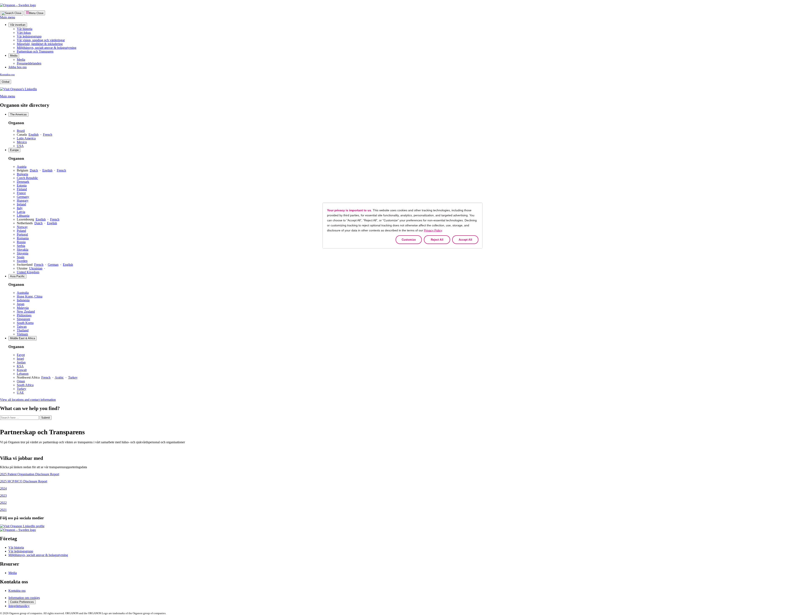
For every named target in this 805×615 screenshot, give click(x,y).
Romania (23, 238)
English (34, 134)
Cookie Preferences (22, 601)
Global (5, 81)
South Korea (25, 323)
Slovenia (22, 253)
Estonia (22, 185)
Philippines (24, 315)
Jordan (21, 362)
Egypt (21, 355)
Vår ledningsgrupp (29, 36)
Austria (21, 166)
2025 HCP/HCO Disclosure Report (23, 481)
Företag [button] (8, 538)
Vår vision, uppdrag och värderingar (41, 40)
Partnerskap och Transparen (35, 51)
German (53, 264)
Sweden (22, 261)
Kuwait (22, 370)
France (21, 193)
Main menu (7, 17)
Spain (20, 257)
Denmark (23, 181)
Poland (21, 230)
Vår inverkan (17, 24)
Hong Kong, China (29, 296)
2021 (3, 510)
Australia (23, 292)
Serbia (21, 246)
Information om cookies (24, 598)
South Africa (25, 385)
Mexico (22, 142)
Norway (22, 227)
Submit (45, 417)
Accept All (465, 239)
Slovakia (22, 249)
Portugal (22, 234)
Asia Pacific (17, 276)
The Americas (18, 114)
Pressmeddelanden (29, 63)
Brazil (21, 131)
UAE (20, 392)
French (47, 134)
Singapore (23, 319)
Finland (22, 189)
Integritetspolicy (19, 606)
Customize (409, 239)
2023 (3, 495)
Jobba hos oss (17, 67)
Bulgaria (22, 174)
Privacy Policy (433, 230)
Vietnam (22, 334)
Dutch (34, 170)
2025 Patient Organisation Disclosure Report (29, 474)
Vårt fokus (24, 32)
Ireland (21, 204)
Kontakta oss (7, 74)
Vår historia (24, 29)
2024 (3, 488)
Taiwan (22, 326)
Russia (21, 242)
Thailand (23, 330)
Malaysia (23, 307)
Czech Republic (27, 178)
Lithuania (23, 215)
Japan (20, 304)
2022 (3, 502)
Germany (23, 197)
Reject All (437, 239)
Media (13, 55)
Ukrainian (35, 268)
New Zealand (26, 311)
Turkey (73, 377)
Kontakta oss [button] (14, 581)
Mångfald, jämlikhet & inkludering (40, 44)
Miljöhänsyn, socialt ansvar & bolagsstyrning (46, 47)
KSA (20, 366)
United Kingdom (28, 272)
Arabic (59, 377)
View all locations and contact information (28, 399)
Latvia (21, 212)
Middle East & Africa (22, 338)
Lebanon (23, 373)
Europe (14, 150)
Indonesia (23, 300)
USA (20, 146)
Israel (20, 358)
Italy (20, 208)
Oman (21, 381)
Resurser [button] (9, 564)
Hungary (23, 200)
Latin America (26, 138)
